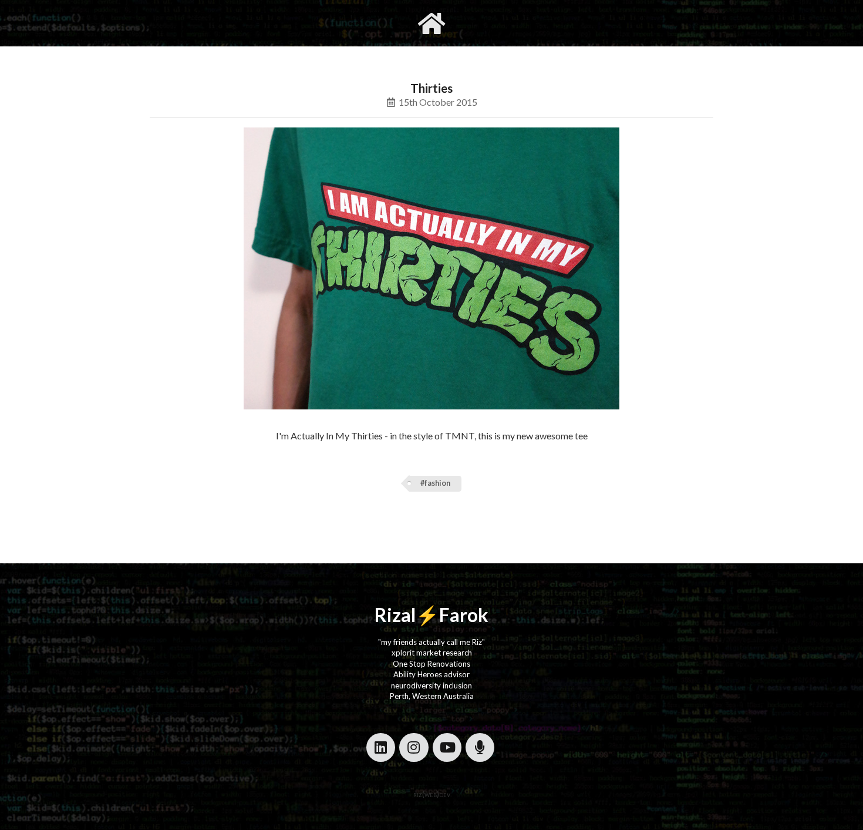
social (488, 23)
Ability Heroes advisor (431, 674)
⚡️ (427, 614)
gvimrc (365, 23)
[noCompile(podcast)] (480, 747)
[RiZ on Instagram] (413, 747)
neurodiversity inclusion (431, 685)
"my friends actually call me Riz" (431, 642)
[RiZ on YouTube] (447, 747)
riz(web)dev (431, 794)
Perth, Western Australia (432, 696)
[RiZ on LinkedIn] (380, 747)
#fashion (435, 483)
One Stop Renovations (431, 663)
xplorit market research (432, 652)
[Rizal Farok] (431, 23)
